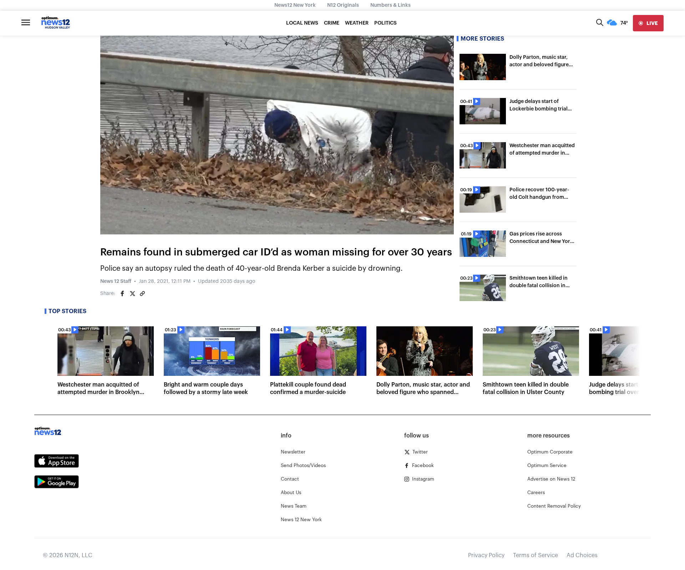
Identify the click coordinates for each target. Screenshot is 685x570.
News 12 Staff (115, 281)
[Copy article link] (142, 293)
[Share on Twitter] (132, 293)
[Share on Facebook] (122, 293)
